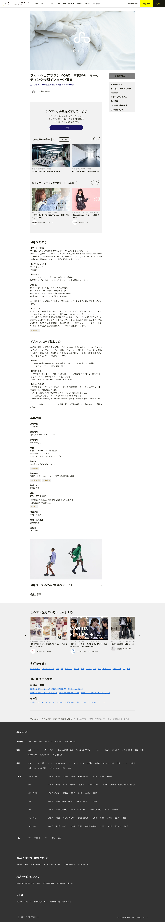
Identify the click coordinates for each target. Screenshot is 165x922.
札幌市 (56, 776)
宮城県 (80, 776)
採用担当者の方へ (84, 864)
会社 (53, 838)
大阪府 (73, 810)
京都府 (58, 810)
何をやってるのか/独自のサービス (51, 585)
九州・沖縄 (32, 826)
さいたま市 (80, 785)
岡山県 (65, 818)
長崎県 (80, 826)
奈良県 (107, 810)
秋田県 (95, 776)
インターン (36, 84)
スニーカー (68, 669)
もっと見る (64, 139)
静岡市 (64, 801)
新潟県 (50, 793)
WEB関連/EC (33, 755)
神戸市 (98, 810)
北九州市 (57, 826)
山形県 (102, 776)
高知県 (124, 818)
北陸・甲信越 (33, 793)
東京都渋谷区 (49, 84)
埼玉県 (72, 785)
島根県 (58, 818)
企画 (94, 669)
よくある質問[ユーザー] (52, 864)
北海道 (50, 776)
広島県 (80, 818)
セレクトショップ (78, 763)
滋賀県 (50, 810)
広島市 (86, 818)
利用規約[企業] (55, 902)
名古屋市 (85, 801)
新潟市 (56, 793)
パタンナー (98, 750)
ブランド (76, 669)
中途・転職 (38, 742)
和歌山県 (115, 810)
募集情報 (114, 92)
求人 (30, 838)
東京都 (32, 702)
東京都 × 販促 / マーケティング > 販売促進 (43, 693)
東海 (30, 801)
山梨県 (87, 793)
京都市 (64, 810)
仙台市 (86, 776)
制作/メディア (44, 755)
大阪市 (79, 810)
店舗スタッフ (117, 669)
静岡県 (58, 801)
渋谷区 (38, 702)
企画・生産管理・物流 (65, 750)
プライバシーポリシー (23, 902)
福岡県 (50, 826)
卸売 (112, 763)
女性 (124, 669)
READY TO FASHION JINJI (45, 883)
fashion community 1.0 (64, 883)
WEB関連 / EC (68, 702)
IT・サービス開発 (129, 763)
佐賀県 (73, 826)
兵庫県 (92, 810)
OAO (82, 669)
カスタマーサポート (48, 669)
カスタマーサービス (98, 702)
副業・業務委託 (70, 742)
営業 (136, 750)
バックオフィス (86, 702)
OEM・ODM (60, 763)
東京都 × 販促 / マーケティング (40, 689)
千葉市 (96, 785)
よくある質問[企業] (68, 864)
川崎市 (126, 785)
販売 (57, 669)
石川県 (73, 793)
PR (68, 763)
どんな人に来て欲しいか (121, 88)
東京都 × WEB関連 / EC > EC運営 (69, 693)
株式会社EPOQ (44, 91)
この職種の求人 (117, 109)
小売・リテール (34, 763)
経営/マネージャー (35, 750)
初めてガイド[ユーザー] (33, 864)
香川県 (109, 818)
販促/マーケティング (112, 750)
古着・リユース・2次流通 (37, 768)
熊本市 (93, 826)
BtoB (69, 768)
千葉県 (90, 785)
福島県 (109, 776)
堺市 (84, 810)
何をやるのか (116, 84)
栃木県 (58, 785)
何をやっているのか (119, 97)
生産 (99, 669)
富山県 (65, 793)
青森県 (65, 776)
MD (45, 750)
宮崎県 (109, 826)
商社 (43, 763)
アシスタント (106, 669)
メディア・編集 (54, 768)
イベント (46, 838)
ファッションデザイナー (84, 750)
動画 (59, 838)
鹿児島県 (118, 826)
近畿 (30, 810)
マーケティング (35, 669)
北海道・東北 (33, 776)
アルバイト (48, 742)
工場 (118, 763)
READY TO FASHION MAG (25, 883)
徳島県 (102, 818)
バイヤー (52, 750)
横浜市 (120, 785)
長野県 (94, 793)
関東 (30, 785)
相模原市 (133, 785)
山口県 (95, 818)
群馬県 (65, 785)
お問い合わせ (66, 902)
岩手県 (73, 776)
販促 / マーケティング (49, 702)
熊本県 (87, 826)
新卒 (30, 742)
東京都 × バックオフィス (75, 689)
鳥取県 (50, 818)
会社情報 (114, 101)
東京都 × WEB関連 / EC (59, 689)
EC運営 (77, 702)
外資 (63, 768)
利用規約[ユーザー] (40, 902)
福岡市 (64, 826)
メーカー (88, 669)
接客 (62, 669)
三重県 (95, 801)
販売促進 (60, 702)
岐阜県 (50, 801)
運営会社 (19, 864)
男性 (128, 669)
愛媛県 (116, 818)
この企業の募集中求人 (120, 105)
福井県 (80, 793)
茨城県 (50, 785)
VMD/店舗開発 (127, 750)
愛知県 (79, 801)
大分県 (102, 826)
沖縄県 (125, 826)
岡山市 (71, 818)
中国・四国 (32, 818)
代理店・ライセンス (102, 763)
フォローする (66, 128)
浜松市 (70, 801)
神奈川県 (113, 785)
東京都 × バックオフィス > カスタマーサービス (95, 693)
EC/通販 (89, 763)
